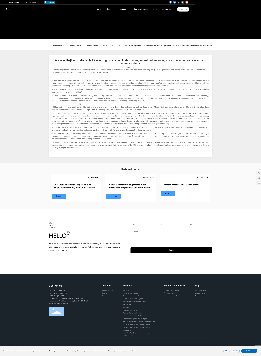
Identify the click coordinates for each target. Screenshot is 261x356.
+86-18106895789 (58, 291)
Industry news (75, 46)
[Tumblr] (182, 2)
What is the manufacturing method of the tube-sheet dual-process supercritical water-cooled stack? (129, 187)
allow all (249, 351)
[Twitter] (178, 2)
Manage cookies (231, 351)
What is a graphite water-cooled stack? (181, 184)
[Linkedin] (174, 2)
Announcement (92, 46)
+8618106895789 (32, 2)
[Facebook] (170, 2)
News (108, 46)
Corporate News (58, 46)
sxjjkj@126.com (14, 2)
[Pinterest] (186, 2)
